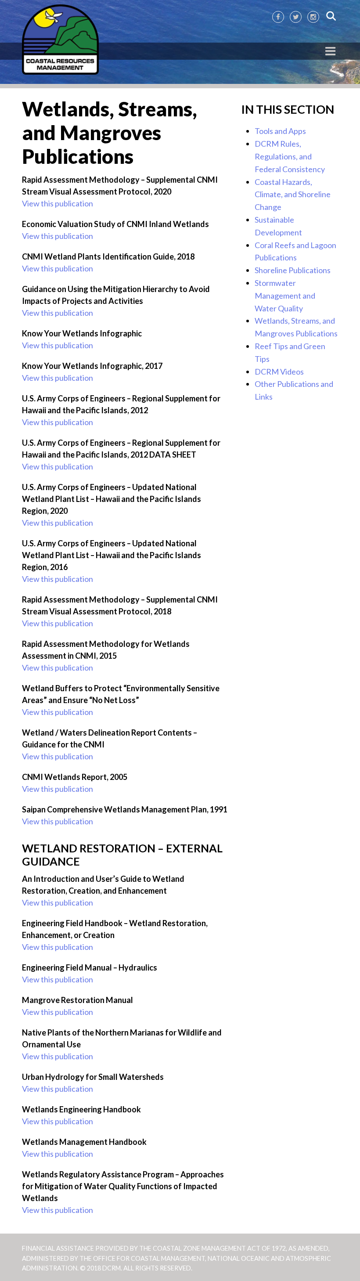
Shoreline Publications (293, 270)
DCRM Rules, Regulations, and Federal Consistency (290, 156)
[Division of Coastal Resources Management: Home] (60, 40)
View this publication (57, 203)
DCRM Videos (279, 371)
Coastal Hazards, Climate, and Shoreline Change (293, 194)
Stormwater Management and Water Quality (285, 295)
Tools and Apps (280, 131)
